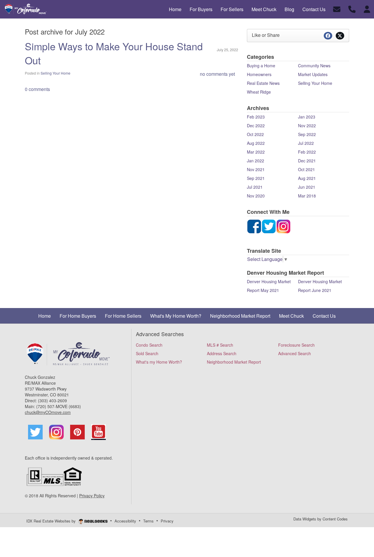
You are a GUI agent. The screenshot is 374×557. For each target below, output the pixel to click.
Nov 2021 (256, 169)
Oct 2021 (306, 169)
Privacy (167, 521)
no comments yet (217, 74)
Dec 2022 (256, 125)
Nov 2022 (307, 125)
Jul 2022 (306, 143)
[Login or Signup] (367, 8)
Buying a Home (261, 65)
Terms (148, 521)
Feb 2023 (256, 117)
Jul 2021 (255, 187)
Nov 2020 (256, 196)
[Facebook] (254, 225)
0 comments (37, 89)
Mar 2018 (307, 196)
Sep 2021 (256, 178)
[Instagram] (269, 225)
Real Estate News (263, 83)
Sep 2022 (307, 134)
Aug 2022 (256, 143)
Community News (314, 65)
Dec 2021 (307, 161)
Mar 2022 (256, 152)
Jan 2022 (255, 161)
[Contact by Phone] (352, 8)
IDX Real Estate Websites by (51, 521)
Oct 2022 (255, 134)
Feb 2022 (307, 152)
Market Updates (313, 74)
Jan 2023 (306, 117)
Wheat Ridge (259, 92)
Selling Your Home (55, 73)
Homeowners (259, 74)
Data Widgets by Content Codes (320, 519)
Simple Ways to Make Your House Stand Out (114, 53)
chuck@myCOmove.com (48, 412)
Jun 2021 (306, 187)
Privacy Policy (92, 495)
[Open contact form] (336, 8)
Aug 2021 (307, 178)
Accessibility (125, 521)
